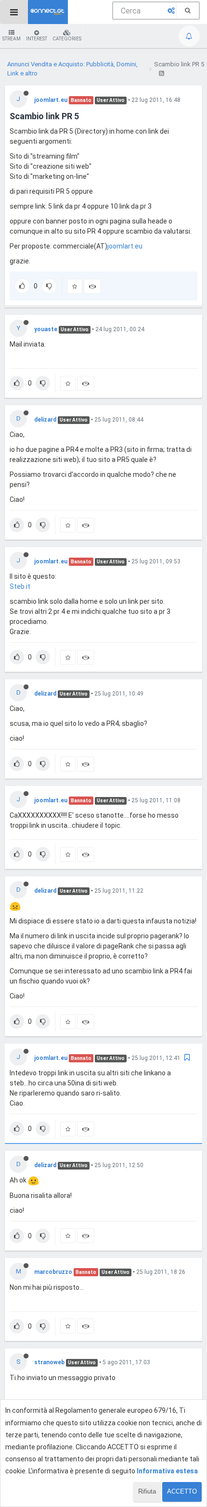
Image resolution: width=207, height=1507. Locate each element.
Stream (11, 38)
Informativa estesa (167, 1471)
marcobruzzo (53, 1272)
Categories (66, 38)
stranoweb (49, 1362)
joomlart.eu (50, 100)
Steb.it (20, 586)
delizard (45, 419)
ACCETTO (182, 1491)
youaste (45, 329)
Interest (36, 38)
